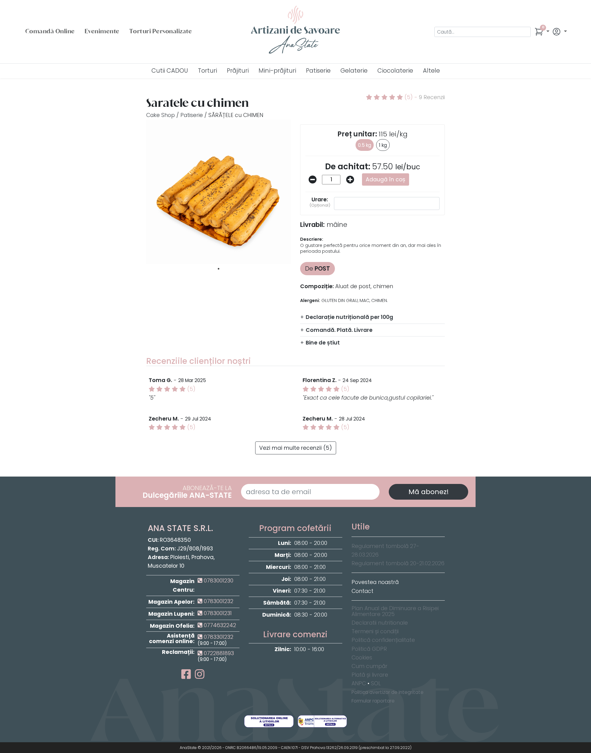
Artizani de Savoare (295, 39)
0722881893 (218, 653)
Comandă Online (50, 31)
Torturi (207, 70)
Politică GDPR (369, 649)
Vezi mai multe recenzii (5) (295, 448)
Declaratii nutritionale (380, 622)
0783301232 (217, 637)
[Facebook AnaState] (187, 676)
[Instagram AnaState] (199, 676)
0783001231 (217, 613)
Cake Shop (160, 115)
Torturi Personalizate (160, 31)
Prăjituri (238, 70)
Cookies (362, 657)
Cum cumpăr (370, 666)
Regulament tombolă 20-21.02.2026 (398, 563)
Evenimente (102, 31)
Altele (431, 70)
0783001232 (217, 601)
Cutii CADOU (169, 70)
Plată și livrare (370, 675)
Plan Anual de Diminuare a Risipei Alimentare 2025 (395, 612)
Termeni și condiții (375, 631)
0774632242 (219, 625)
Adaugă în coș (385, 179)
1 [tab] (218, 269)
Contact (362, 591)
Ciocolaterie (395, 70)
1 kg (383, 145)
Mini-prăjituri (277, 70)
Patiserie (318, 70)
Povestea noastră (375, 582)
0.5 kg (364, 145)
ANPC (359, 683)
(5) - (424, 97)
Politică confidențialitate (383, 640)
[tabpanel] (218, 191)
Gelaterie (354, 70)
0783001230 (217, 580)
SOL (376, 683)
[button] (542, 32)
